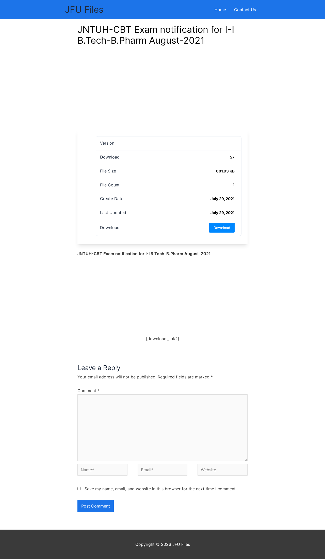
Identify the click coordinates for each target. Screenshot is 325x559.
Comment (88, 390)
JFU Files (84, 9)
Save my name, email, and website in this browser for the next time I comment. (161, 488)
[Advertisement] (162, 92)
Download (222, 227)
